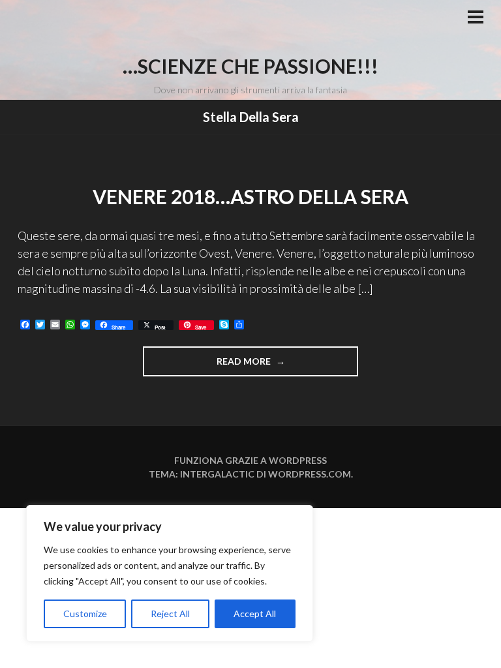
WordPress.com (309, 473)
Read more (260, 365)
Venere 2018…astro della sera (250, 196)
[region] (169, 573)
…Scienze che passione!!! (250, 66)
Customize (85, 613)
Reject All (170, 613)
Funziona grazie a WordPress (250, 460)
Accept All (255, 613)
